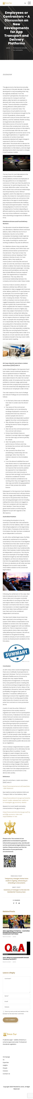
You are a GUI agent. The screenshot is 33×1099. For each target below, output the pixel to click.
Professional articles (20, 48)
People (5, 1068)
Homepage (6, 1057)
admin (8, 48)
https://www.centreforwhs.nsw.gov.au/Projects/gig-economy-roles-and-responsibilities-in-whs (16, 814)
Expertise (6, 1062)
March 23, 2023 (7, 936)
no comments (18, 50)
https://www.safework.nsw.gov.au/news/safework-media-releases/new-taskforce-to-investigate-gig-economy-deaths (16, 800)
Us (3, 1060)
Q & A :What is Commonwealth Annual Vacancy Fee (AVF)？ (16, 958)
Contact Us (6, 1074)
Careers (5, 1071)
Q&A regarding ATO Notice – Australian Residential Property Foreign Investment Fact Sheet (16, 932)
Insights (5, 1065)
